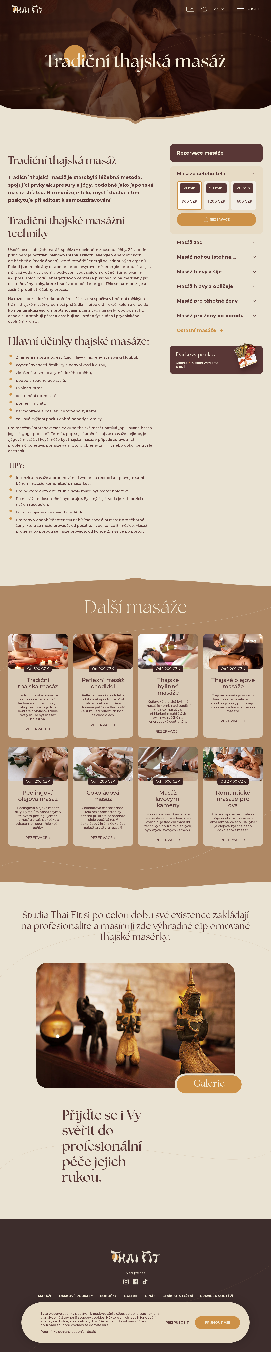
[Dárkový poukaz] (216, 360)
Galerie (131, 1295)
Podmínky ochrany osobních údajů (68, 1331)
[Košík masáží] (204, 9)
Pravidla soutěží (216, 1295)
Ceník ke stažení (177, 1295)
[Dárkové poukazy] (190, 9)
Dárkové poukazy (76, 1295)
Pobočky (108, 1295)
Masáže (45, 1295)
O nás (150, 1295)
